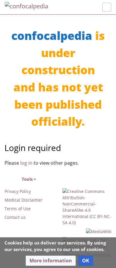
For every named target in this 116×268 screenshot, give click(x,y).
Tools (27, 179)
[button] (51, 260)
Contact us (15, 217)
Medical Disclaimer (23, 200)
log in (26, 163)
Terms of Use (17, 208)
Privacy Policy (17, 191)
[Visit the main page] (26, 7)
